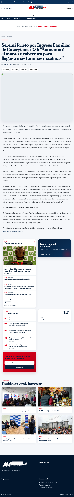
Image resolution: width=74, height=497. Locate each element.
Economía (42, 15)
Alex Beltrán (8, 64)
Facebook (24, 69)
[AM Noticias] (37, 7)
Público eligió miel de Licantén (52, 411)
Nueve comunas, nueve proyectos (17, 411)
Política (63, 15)
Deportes (34, 15)
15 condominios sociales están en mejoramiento (53, 440)
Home (4, 15)
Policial (57, 15)
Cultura (17, 15)
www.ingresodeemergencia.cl (13, 231)
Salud (69, 15)
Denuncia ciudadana (46, 487)
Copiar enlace (33, 69)
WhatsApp (15, 69)
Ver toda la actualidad (19, 305)
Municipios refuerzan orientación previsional (17, 440)
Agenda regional (44, 485)
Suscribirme (19, 367)
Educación (50, 15)
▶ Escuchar (6, 69)
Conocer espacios (46, 254)
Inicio (3, 36)
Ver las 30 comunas (45, 319)
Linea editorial (26, 15)
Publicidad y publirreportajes (49, 482)
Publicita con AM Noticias (47, 26)
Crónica (10, 15)
